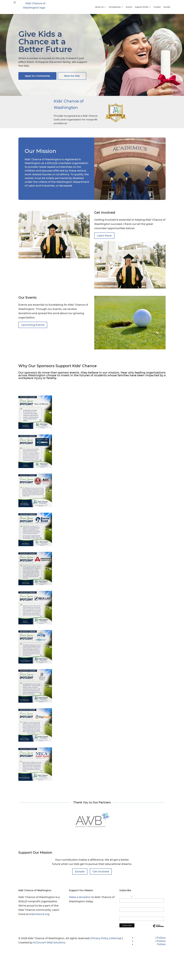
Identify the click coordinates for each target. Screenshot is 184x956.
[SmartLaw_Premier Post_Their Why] (35, 467)
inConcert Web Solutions (49, 942)
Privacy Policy (100, 938)
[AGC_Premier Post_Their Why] (35, 506)
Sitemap (116, 938)
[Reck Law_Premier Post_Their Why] (35, 623)
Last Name (123, 915)
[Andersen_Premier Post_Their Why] (35, 584)
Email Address (125, 897)
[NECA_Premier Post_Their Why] (35, 779)
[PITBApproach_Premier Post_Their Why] (35, 662)
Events (129, 7)
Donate (166, 7)
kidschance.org (39, 914)
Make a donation (80, 897)
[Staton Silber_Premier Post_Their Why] (35, 545)
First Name (123, 906)
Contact (157, 7)
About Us (99, 7)
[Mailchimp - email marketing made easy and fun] (158, 928)
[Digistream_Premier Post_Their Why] (35, 740)
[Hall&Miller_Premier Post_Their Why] (35, 428)
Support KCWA (141, 7)
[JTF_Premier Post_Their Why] (35, 701)
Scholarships (115, 7)
